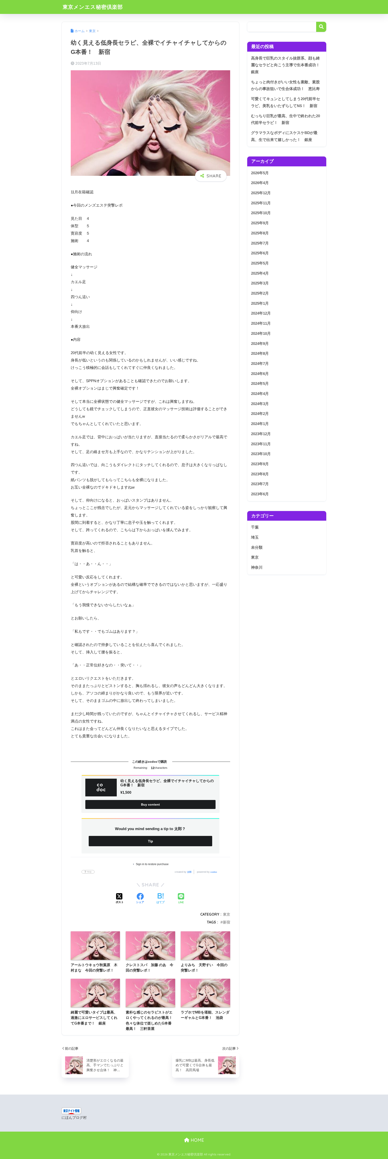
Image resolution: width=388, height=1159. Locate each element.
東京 (226, 914)
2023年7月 (260, 484)
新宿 (226, 922)
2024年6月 (260, 374)
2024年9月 (260, 344)
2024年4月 (260, 394)
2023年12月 (261, 434)
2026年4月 (260, 183)
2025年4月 (260, 273)
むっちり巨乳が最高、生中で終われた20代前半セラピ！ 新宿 (285, 119)
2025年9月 (260, 223)
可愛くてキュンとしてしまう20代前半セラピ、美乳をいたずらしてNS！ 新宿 (285, 102)
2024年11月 (261, 323)
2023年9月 (260, 464)
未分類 (256, 547)
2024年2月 (260, 414)
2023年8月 (260, 474)
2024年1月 (260, 424)
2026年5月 (260, 173)
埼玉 (255, 537)
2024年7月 (260, 363)
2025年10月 (261, 213)
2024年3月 (260, 404)
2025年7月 (260, 243)
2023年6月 (260, 494)
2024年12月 (261, 313)
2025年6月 (260, 253)
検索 (321, 27)
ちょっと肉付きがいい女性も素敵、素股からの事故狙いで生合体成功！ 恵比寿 (285, 85)
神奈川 (256, 567)
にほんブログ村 (74, 1117)
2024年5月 (260, 383)
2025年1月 (260, 303)
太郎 (189, 872)
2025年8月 (260, 233)
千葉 (255, 527)
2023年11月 (261, 444)
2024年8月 (260, 353)
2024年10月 (261, 333)
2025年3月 (260, 283)
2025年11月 (261, 203)
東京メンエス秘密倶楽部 (93, 7)
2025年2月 (260, 293)
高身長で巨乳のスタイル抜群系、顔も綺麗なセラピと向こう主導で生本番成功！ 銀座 (287, 65)
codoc (213, 872)
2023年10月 (261, 454)
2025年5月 (260, 263)
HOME (196, 1140)
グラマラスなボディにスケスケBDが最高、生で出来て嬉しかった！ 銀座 (284, 136)
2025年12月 (261, 193)
